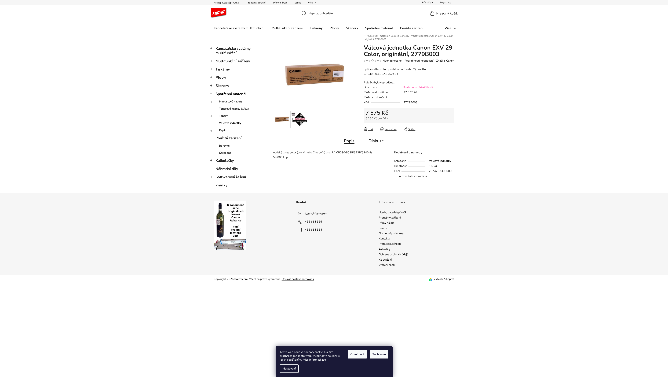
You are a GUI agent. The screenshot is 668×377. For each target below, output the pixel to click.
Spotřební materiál (231, 93)
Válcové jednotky (230, 123)
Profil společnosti (390, 244)
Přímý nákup (280, 2)
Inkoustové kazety (230, 102)
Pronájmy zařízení (256, 2)
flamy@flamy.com (316, 214)
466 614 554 (313, 230)
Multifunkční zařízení (233, 61)
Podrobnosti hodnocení (418, 61)
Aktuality (384, 249)
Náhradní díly (227, 168)
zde (324, 360)
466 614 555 (313, 222)
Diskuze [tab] (376, 141)
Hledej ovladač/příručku (226, 2)
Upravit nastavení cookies (298, 279)
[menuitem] (239, 28)
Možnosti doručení (375, 97)
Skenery (222, 85)
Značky (221, 185)
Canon (450, 61)
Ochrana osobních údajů (393, 254)
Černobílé (225, 153)
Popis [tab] (349, 141)
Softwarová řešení (231, 177)
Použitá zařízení (229, 138)
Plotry (221, 77)
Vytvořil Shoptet (444, 279)
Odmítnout (357, 354)
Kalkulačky (225, 160)
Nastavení (289, 369)
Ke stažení (385, 260)
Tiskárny (223, 69)
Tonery (223, 116)
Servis (297, 2)
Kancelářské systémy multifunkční (233, 50)
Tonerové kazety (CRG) (234, 109)
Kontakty (384, 239)
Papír (222, 130)
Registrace (445, 2)
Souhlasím (379, 354)
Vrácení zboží (387, 265)
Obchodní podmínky (391, 233)
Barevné (224, 146)
